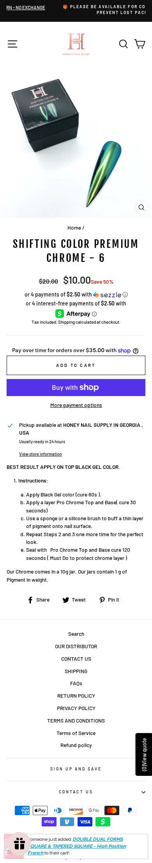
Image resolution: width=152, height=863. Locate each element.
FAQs (76, 683)
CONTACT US (76, 658)
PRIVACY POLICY (76, 708)
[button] (76, 294)
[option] (79, 10)
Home (74, 227)
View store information (40, 453)
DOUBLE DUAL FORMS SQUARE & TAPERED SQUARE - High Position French (77, 846)
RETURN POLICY (76, 695)
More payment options (76, 405)
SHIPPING (76, 671)
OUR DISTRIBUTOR (76, 646)
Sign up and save (76, 769)
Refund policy (76, 745)
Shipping (66, 322)
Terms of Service (76, 733)
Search (76, 633)
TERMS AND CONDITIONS (76, 720)
